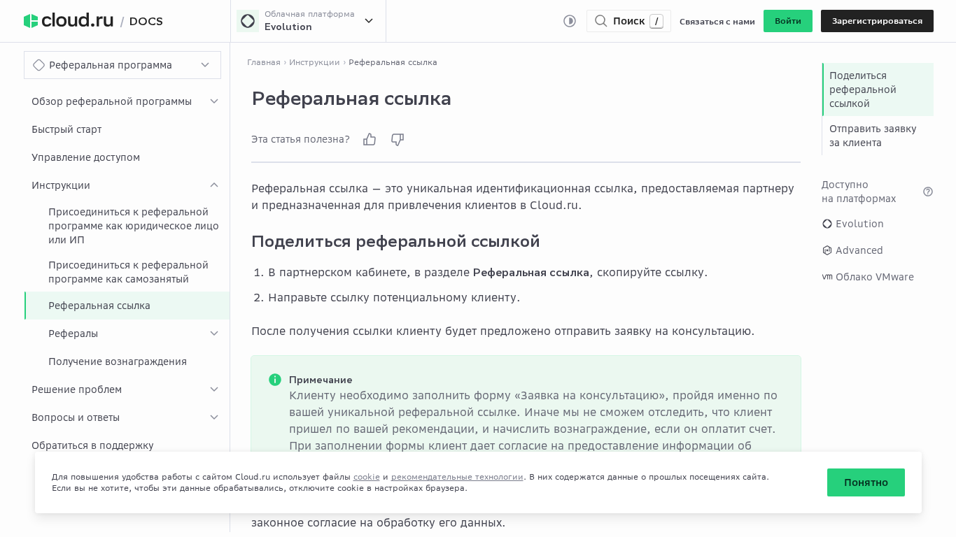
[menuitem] (127, 101)
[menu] (127, 273)
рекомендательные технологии (457, 476)
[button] (788, 21)
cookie (366, 476)
